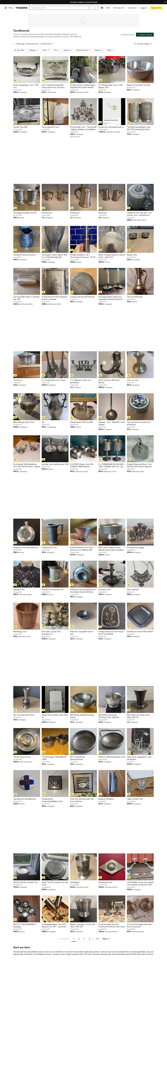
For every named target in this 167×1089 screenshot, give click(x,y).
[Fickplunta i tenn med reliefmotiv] (26, 532)
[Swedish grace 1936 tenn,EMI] (83, 406)
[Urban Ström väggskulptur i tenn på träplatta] (140, 741)
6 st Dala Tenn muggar (135, 547)
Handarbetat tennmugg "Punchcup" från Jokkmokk (108, 716)
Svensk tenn (75, 213)
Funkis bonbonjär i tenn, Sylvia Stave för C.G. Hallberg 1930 (81, 549)
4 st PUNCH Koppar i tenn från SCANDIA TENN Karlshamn (81, 465)
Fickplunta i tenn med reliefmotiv (25, 547)
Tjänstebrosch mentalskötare (24, 799)
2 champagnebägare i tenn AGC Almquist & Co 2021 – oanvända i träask (54, 925)
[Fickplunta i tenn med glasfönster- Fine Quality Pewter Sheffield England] (83, 574)
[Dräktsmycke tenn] (111, 866)
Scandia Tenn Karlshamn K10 (52, 590)
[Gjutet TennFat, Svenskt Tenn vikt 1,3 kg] (55, 866)
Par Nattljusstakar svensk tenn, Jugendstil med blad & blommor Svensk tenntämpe (110, 298)
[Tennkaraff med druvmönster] (26, 239)
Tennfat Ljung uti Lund (21, 757)
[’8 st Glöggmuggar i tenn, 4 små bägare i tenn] (111, 69)
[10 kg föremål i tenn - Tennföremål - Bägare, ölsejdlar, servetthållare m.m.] (83, 111)
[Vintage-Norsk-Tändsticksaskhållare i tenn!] (55, 783)
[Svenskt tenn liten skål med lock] (83, 281)
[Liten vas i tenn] (140, 364)
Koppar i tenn (132, 255)
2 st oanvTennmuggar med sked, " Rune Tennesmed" (140, 925)
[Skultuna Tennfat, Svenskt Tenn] (26, 866)
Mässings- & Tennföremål (27, 44)
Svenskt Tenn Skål (20, 127)
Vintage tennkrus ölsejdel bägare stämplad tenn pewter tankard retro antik (82, 86)
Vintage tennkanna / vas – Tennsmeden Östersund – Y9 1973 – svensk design (83, 256)
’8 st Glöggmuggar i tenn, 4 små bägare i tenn (110, 86)
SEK (108, 8)
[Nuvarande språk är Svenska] (102, 8)
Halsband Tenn (19, 590)
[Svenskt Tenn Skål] (26, 111)
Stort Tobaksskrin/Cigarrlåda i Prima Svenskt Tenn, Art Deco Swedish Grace (53, 86)
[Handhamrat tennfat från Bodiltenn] (140, 616)
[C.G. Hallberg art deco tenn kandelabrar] (83, 364)
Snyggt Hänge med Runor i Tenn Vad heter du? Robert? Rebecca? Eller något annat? (140, 465)
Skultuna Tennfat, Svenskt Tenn (25, 882)
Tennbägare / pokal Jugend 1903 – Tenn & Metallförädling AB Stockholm (55, 256)
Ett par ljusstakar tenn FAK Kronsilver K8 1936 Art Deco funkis (111, 925)
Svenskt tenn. (47, 213)
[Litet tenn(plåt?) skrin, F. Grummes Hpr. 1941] (26, 281)
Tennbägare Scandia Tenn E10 (25, 213)
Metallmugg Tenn (19, 632)
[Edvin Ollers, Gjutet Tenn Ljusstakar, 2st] (55, 616)
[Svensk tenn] (83, 197)
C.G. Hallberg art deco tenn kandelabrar (80, 381)
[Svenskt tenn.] (55, 197)
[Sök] (89, 8)
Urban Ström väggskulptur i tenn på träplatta (139, 758)
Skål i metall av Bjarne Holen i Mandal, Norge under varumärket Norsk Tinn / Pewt (110, 549)
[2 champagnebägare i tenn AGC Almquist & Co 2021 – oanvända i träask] (55, 908)
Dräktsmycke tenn (105, 882)
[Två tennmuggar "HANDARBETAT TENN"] (55, 741)
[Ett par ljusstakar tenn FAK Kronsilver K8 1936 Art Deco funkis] (111, 908)
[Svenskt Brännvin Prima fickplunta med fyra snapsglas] (55, 281)
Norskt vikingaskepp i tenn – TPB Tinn (25, 86)
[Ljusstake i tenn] (111, 574)
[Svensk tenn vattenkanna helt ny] (111, 111)
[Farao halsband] (140, 574)
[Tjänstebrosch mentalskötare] (26, 783)
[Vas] (55, 406)
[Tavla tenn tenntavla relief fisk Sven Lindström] (83, 783)
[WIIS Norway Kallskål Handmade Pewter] (83, 699)
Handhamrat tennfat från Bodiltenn (140, 632)
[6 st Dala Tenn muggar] (140, 532)
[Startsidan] (21, 8)
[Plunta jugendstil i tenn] (55, 111)
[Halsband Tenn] (26, 574)
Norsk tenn (102, 213)
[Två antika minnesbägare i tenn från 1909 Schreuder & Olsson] (140, 111)
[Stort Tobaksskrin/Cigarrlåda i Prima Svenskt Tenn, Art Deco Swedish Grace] (55, 69)
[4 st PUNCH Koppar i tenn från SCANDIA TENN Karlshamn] (83, 448)
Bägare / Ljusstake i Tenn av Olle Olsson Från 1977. (82, 925)
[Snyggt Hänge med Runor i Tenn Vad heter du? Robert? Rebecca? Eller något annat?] (140, 448)
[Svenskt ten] (26, 364)
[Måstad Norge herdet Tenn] (26, 406)
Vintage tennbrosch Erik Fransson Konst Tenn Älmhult (111, 633)
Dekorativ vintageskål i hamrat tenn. (81, 633)
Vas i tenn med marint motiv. (24, 715)
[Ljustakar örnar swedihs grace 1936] (55, 448)
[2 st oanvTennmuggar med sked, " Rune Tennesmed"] (140, 908)
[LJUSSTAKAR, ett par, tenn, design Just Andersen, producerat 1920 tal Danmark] (140, 866)
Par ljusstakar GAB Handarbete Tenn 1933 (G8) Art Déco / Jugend (26, 465)
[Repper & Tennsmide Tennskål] (140, 69)
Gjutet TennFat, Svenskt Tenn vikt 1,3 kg (55, 883)
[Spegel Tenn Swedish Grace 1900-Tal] (55, 699)
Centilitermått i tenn (49, 547)
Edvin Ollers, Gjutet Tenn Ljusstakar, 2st (51, 633)
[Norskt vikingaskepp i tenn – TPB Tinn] (26, 69)
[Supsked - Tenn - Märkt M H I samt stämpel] (111, 406)
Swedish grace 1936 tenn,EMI (81, 422)
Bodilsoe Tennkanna (106, 799)
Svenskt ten (17, 380)
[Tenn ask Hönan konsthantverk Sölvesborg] (140, 406)
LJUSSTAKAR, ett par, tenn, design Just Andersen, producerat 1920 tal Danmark (140, 883)
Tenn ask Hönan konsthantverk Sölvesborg (138, 423)
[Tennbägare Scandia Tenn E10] (26, 197)
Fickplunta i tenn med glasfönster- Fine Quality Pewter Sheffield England (83, 591)
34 (97, 939)
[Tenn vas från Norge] (140, 281)
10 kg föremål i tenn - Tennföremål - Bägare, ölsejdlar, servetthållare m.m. (83, 128)
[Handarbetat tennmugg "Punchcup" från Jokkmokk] (111, 699)
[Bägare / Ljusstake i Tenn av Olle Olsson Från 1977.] (83, 908)
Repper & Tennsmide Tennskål (138, 85)
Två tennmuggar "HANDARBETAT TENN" (54, 758)
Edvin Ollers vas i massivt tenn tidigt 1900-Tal (138, 716)
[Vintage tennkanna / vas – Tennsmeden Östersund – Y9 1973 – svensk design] (83, 239)
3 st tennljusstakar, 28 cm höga (53, 380)
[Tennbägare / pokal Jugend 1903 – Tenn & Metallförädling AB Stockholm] (55, 239)
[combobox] (60, 8)
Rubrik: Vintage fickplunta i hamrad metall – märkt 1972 (111, 256)
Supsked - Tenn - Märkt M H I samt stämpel (111, 423)
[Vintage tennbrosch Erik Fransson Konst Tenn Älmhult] (111, 616)
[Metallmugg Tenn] (26, 616)
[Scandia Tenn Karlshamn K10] (55, 574)
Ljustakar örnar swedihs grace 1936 (55, 464)
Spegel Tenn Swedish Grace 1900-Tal (55, 716)
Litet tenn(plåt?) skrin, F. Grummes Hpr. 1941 (26, 298)
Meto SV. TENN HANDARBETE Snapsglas (24, 925)
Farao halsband (132, 590)
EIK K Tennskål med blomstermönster (77, 758)
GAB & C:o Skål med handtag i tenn (111, 757)
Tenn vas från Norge (135, 297)
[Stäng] (165, 2)
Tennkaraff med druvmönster (24, 255)
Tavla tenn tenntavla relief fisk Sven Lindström (81, 800)
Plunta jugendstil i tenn (50, 127)
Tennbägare (74, 882)
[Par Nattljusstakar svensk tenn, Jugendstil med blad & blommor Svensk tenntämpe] (111, 281)
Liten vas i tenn (132, 380)
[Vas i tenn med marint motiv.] (26, 699)
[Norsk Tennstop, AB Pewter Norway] (111, 364)
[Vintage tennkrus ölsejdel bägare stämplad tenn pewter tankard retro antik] (83, 69)
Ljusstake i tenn (104, 590)
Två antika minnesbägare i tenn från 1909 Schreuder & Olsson (139, 128)
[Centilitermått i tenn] (55, 532)
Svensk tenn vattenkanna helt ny (111, 127)
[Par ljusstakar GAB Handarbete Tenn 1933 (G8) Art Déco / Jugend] (26, 448)
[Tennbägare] (83, 866)
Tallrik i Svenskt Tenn (135, 799)
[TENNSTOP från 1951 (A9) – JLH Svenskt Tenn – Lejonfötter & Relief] (140, 197)
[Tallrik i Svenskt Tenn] (140, 783)
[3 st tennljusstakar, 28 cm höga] (55, 364)
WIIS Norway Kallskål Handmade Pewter (82, 716)
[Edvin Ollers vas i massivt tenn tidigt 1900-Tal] (140, 699)
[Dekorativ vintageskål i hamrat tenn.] (83, 616)
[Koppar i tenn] (140, 239)
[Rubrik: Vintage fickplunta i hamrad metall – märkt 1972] (111, 239)
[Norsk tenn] (111, 197)
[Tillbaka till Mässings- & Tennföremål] (14, 44)
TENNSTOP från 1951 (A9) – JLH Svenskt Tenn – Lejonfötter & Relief (139, 214)
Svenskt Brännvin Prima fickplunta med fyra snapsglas (54, 298)
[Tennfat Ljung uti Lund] (26, 741)
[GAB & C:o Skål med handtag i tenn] (111, 741)
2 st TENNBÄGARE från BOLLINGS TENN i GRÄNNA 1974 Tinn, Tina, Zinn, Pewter (111, 465)
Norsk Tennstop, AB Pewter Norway (109, 381)
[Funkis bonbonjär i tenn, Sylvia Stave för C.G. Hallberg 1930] (83, 532)
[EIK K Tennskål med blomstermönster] (83, 741)
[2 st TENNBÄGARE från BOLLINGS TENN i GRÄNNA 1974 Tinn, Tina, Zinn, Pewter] (111, 448)
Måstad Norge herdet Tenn (23, 422)
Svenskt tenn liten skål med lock (82, 297)
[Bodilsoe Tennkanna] (111, 783)
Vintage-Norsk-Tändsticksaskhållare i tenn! (52, 800)
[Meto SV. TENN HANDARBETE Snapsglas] (26, 908)
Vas (43, 422)
